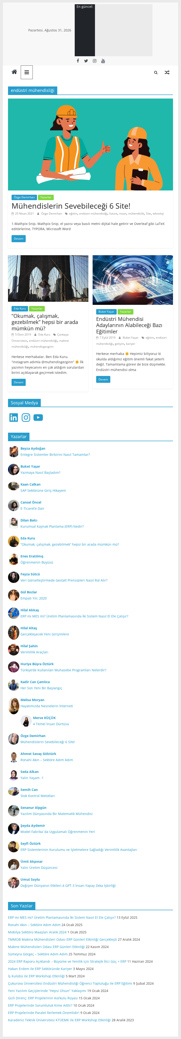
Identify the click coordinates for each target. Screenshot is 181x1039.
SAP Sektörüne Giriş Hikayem (43, 490)
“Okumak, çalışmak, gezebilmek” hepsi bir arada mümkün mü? (45, 322)
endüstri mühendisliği (93, 213)
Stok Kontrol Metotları (38, 795)
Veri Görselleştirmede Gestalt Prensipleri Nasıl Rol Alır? (64, 580)
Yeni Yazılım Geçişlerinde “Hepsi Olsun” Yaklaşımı (47, 990)
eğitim (73, 213)
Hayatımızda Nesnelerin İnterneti (47, 706)
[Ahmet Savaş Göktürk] (14, 72)
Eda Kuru (20, 308)
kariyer (130, 344)
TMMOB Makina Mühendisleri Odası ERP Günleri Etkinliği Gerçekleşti (62, 939)
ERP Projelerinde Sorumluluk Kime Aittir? (40, 1005)
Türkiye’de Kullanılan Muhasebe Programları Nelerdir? (63, 670)
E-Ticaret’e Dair (32, 508)
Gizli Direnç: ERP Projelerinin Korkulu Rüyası (43, 998)
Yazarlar (45, 197)
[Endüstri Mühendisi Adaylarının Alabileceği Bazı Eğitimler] (133, 258)
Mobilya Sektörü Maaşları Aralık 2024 (37, 932)
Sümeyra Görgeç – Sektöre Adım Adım (38, 954)
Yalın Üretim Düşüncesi (39, 867)
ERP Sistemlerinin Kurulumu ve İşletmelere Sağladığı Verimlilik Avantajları (79, 849)
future (113, 213)
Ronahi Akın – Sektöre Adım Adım (47, 760)
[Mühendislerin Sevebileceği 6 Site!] (90, 101)
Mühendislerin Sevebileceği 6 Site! (71, 206)
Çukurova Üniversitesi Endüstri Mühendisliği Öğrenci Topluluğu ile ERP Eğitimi (70, 983)
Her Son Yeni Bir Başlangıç (41, 688)
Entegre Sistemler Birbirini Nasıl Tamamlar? (55, 454)
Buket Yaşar (106, 312)
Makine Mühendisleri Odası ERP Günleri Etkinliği (46, 946)
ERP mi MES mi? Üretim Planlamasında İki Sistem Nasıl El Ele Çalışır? (74, 616)
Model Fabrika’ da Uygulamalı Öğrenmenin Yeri (58, 831)
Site (148, 213)
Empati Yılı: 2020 (34, 598)
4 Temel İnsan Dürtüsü (51, 724)
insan (122, 213)
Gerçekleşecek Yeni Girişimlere (45, 634)
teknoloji (158, 213)
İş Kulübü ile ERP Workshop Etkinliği (36, 976)
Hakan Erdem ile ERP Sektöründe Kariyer (40, 968)
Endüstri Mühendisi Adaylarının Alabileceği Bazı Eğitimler (129, 325)
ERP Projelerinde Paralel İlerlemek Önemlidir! (43, 1012)
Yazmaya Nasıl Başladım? (40, 472)
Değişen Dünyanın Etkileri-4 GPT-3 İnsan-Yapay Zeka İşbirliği (68, 885)
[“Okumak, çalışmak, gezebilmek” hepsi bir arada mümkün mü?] (48, 258)
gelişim (119, 344)
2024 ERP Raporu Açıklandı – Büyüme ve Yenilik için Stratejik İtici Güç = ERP (67, 961)
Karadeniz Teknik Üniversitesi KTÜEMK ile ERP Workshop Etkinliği (59, 1020)
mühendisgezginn (41, 347)
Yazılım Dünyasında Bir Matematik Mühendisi (57, 813)
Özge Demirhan (24, 197)
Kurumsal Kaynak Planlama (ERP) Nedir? (52, 526)
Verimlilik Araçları (34, 652)
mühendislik (136, 213)
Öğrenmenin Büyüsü (37, 562)
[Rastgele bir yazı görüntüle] (167, 72)
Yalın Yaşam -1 (32, 778)
